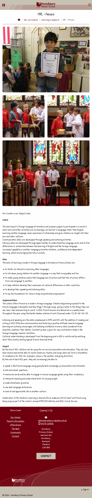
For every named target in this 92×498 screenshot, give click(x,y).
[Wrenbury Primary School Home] (46, 5)
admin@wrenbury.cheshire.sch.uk (52, 420)
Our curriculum (31, 19)
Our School (15, 417)
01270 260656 (47, 423)
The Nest (16, 428)
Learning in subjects (50, 19)
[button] (89, 4)
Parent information (15, 421)
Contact (15, 436)
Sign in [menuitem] (86, 489)
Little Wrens (15, 424)
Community (15, 432)
